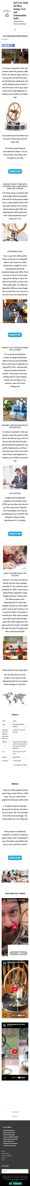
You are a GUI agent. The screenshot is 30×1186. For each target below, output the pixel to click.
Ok (10, 1183)
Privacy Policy (5, 1153)
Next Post (15, 1116)
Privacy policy (17, 1183)
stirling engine (8, 844)
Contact (4, 1157)
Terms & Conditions (7, 1155)
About (3, 1151)
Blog (3, 1160)
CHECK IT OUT (15, 171)
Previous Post (15, 1112)
